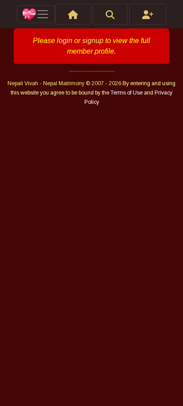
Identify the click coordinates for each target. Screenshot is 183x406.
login (64, 40)
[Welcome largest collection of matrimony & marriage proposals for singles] (73, 14)
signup (92, 40)
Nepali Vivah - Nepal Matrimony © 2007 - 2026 (65, 83)
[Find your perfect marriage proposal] (110, 14)
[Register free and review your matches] (147, 14)
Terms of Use (127, 93)
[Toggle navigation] (36, 14)
